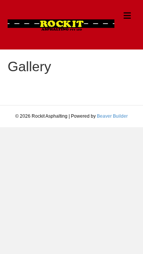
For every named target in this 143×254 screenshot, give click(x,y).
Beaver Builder (112, 116)
